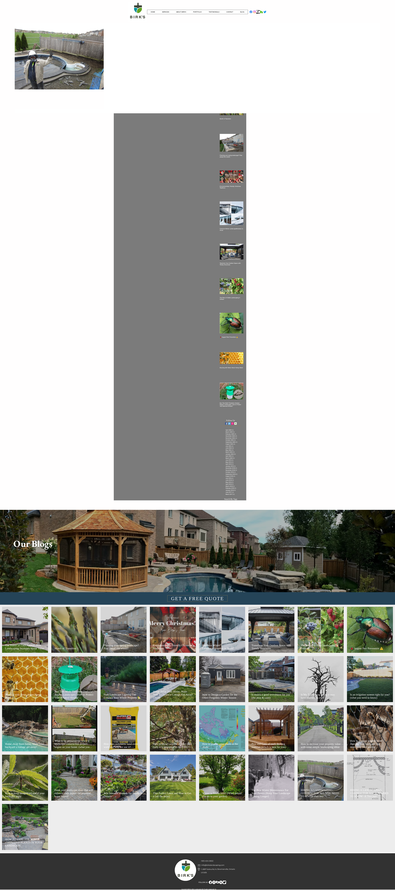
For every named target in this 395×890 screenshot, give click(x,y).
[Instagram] (254, 12)
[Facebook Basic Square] (226, 423)
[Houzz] (261, 12)
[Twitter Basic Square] (229, 423)
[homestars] (258, 12)
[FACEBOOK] (210, 882)
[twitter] (224, 882)
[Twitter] (265, 12)
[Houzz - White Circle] (221, 882)
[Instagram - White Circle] (214, 882)
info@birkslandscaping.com (212, 865)
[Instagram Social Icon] (232, 423)
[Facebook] (251, 12)
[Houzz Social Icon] (235, 423)
